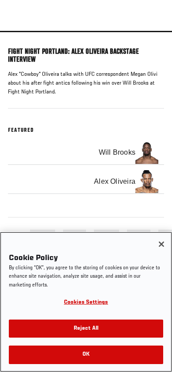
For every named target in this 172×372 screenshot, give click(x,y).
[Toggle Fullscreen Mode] (154, 37)
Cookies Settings (86, 302)
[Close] (161, 244)
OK (86, 354)
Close (156, 47)
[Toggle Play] (18, 37)
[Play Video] (86, 31)
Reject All (86, 328)
